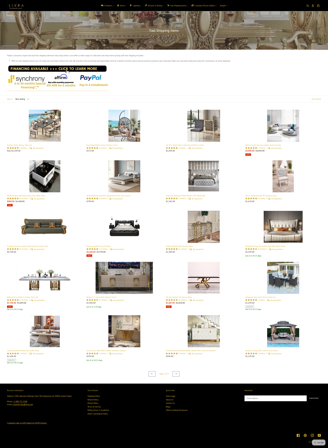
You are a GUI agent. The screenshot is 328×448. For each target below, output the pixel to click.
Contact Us (170, 403)
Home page (170, 396)
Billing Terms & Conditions (98, 410)
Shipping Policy (94, 396)
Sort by (10, 99)
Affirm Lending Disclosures (177, 410)
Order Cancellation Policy (98, 414)
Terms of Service (94, 406)
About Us (169, 399)
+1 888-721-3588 (20, 401)
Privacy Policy (93, 403)
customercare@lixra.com (22, 404)
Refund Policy (93, 399)
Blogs (168, 406)
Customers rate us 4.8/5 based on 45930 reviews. (27, 423)
